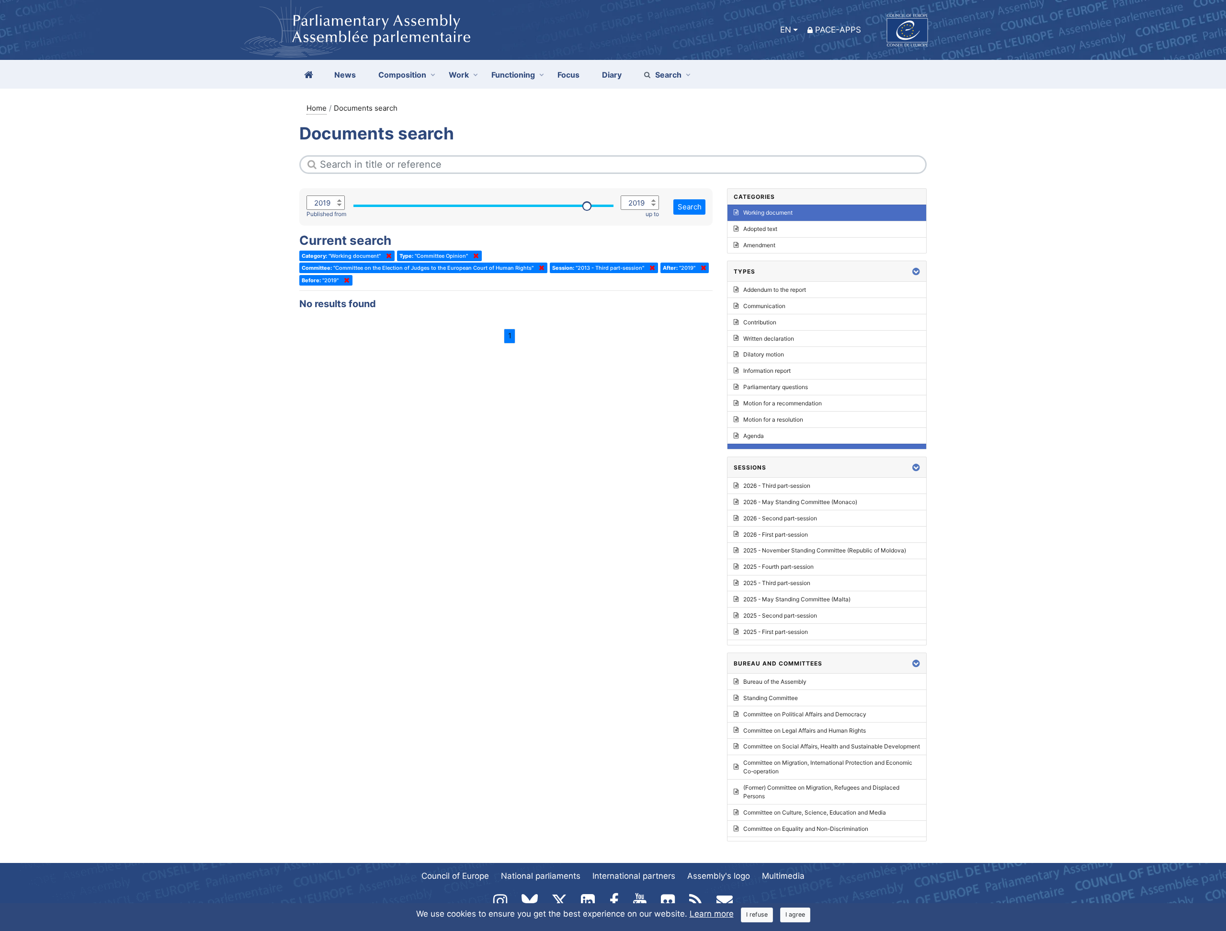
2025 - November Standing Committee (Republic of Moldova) (824, 550)
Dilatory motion (763, 354)
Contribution (759, 322)
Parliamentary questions (775, 387)
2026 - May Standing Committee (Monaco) (800, 502)
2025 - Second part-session (780, 615)
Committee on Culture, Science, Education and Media (814, 812)
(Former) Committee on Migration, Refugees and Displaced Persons (821, 792)
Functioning (513, 75)
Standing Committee (770, 697)
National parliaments (540, 876)
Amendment (759, 245)
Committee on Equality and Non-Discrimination (805, 828)
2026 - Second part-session (780, 518)
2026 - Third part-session (776, 485)
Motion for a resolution (773, 419)
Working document (768, 212)
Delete (387, 256)
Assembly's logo (718, 876)
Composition (402, 75)
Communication (764, 306)
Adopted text (760, 228)
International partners (633, 876)
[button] (916, 271)
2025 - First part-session (775, 631)
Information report (767, 370)
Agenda (753, 435)
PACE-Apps (838, 29)
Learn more (712, 914)
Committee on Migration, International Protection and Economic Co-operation (827, 767)
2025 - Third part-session (776, 582)
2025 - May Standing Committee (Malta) (797, 599)
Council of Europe (455, 876)
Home (316, 108)
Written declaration (768, 338)
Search (668, 75)
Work (459, 75)
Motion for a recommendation (782, 403)
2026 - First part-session (775, 534)
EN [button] (785, 29)
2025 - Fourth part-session (778, 566)
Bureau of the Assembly (774, 681)
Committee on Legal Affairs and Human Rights (804, 730)
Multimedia (783, 876)
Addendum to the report (774, 289)
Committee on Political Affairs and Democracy (804, 714)
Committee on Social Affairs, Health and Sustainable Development (831, 746)
